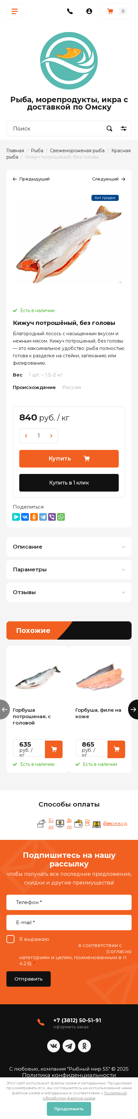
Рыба (37, 150)
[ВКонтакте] (25, 517)
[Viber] (52, 517)
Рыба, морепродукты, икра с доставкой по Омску (69, 103)
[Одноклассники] (34, 517)
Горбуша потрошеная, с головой (32, 716)
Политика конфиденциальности (69, 1075)
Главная (15, 150)
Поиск (109, 128)
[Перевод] (96, 823)
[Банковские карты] (41, 823)
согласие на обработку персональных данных (64, 942)
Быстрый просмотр (38, 677)
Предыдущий (34, 178)
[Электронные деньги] (60, 823)
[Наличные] (78, 823)
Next (133, 709)
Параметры (30, 569)
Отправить (28, 979)
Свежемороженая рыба (77, 150)
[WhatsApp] (61, 517)
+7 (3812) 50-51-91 (77, 1020)
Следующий (105, 178)
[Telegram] (43, 517)
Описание (27, 546)
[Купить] (54, 749)
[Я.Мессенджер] (16, 517)
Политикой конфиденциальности (62, 951)
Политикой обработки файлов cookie (85, 1095)
